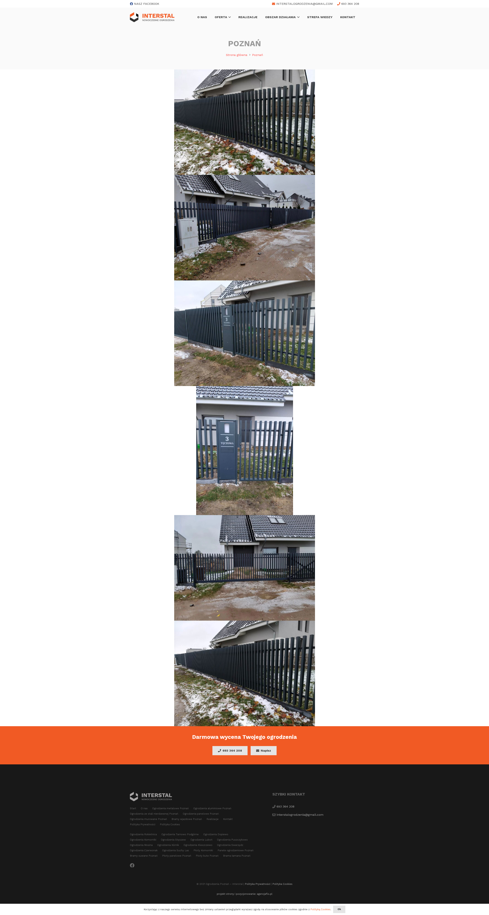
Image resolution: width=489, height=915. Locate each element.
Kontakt (228, 819)
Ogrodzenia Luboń (201, 839)
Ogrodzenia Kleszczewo (198, 845)
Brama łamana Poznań (236, 855)
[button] (229, 17)
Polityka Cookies (170, 824)
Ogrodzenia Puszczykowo (232, 839)
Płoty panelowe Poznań (176, 855)
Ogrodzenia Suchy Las (175, 850)
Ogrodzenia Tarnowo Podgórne (180, 834)
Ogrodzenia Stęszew (173, 839)
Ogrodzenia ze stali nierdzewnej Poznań (154, 813)
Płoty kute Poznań (207, 855)
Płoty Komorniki (203, 850)
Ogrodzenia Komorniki (143, 839)
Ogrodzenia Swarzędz (230, 845)
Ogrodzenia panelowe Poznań (201, 813)
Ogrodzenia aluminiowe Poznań (212, 808)
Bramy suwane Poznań (144, 855)
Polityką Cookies (320, 909)
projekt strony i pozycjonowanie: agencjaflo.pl (244, 893)
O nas (144, 808)
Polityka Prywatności (142, 824)
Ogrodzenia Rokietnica (143, 834)
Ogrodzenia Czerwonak (144, 850)
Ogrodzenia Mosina (141, 845)
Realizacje (212, 819)
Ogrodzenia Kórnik (168, 845)
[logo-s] (152, 17)
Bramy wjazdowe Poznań (187, 819)
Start (133, 808)
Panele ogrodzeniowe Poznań (235, 850)
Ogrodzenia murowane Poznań (148, 819)
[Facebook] (132, 865)
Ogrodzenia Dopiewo (215, 834)
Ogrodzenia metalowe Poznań (170, 808)
